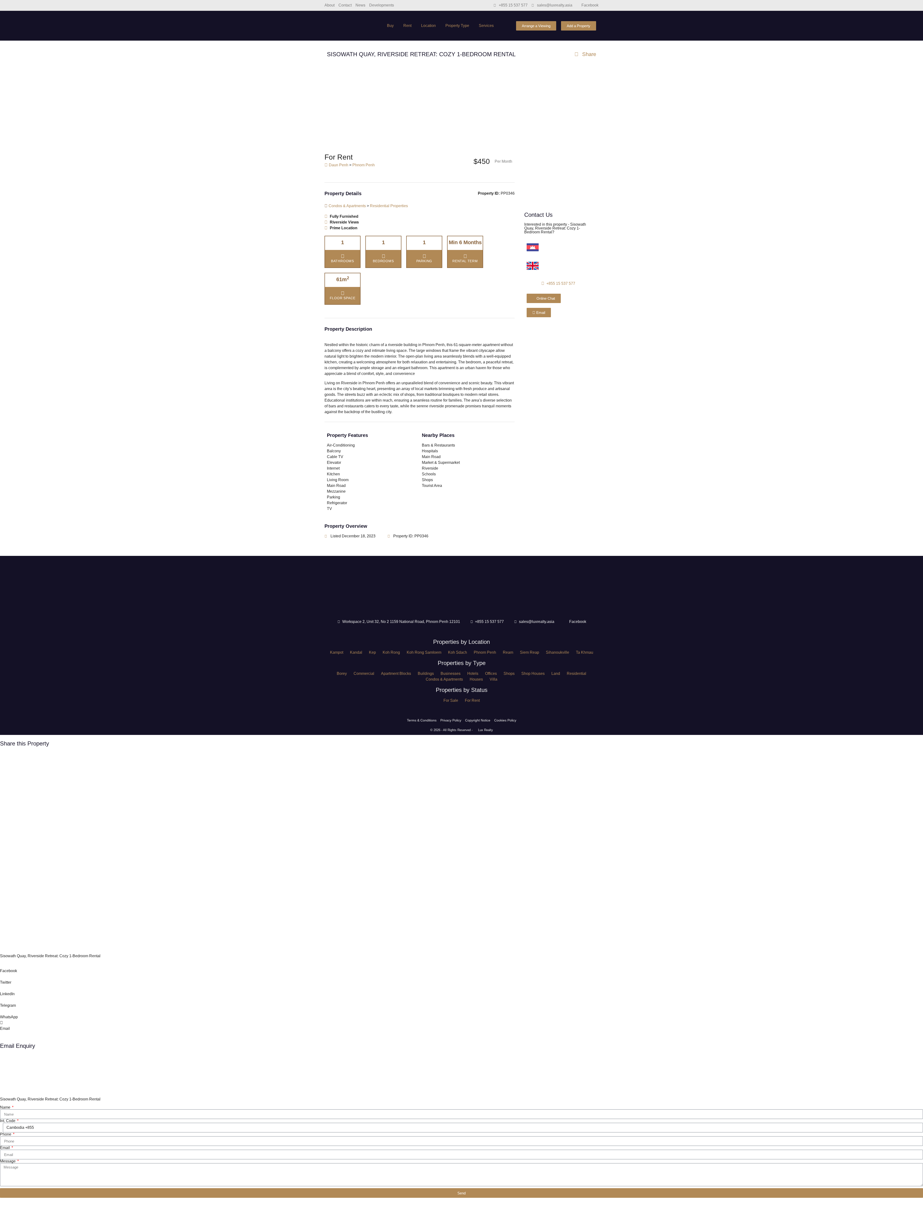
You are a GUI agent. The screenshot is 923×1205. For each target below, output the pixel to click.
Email (5, 1148)
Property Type (457, 26)
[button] (8, 106)
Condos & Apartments (347, 206)
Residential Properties (389, 206)
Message (8, 1161)
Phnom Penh (363, 165)
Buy (390, 26)
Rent (407, 26)
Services (486, 26)
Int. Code (8, 1121)
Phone (6, 1134)
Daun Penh (338, 165)
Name (5, 1107)
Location (428, 26)
